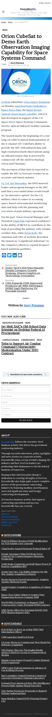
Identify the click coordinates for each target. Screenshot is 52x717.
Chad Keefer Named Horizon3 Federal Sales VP (25, 548)
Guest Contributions (10, 519)
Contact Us (6, 525)
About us (5, 514)
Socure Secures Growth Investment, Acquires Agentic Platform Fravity (25, 580)
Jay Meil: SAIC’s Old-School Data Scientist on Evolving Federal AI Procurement (23, 330)
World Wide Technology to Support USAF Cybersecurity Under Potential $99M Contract (25, 603)
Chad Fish (19, 221)
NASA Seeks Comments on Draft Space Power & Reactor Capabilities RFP (26, 565)
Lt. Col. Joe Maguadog (14, 183)
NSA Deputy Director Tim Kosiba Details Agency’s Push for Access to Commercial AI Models (23, 652)
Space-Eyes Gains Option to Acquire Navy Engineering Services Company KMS (23, 596)
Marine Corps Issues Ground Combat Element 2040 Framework (25, 661)
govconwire (12, 535)
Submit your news (9, 522)
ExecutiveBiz (8, 441)
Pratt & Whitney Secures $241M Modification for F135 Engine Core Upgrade (24, 542)
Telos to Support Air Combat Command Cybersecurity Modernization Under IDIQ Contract (21, 348)
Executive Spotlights (12, 323)
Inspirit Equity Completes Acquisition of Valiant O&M (26, 588)
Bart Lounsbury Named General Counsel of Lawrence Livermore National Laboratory (23, 676)
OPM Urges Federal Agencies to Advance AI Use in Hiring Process (23, 669)
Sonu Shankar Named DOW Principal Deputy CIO (24, 699)
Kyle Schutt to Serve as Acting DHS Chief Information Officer (22, 630)
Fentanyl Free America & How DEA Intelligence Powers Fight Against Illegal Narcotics (25, 684)
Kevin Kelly (31, 232)
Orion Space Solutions (37, 102)
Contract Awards (10, 340)
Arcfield (5, 102)
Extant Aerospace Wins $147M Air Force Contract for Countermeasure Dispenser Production (22, 556)
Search (45, 375)
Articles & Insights (9, 516)
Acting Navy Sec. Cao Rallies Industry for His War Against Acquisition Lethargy (24, 573)
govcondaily (13, 623)
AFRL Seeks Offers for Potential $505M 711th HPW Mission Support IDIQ (24, 611)
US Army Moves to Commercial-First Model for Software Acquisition (26, 643)
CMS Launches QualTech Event (17, 637)
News (27, 323)
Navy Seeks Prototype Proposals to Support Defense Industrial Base (24, 692)
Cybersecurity (28, 340)
